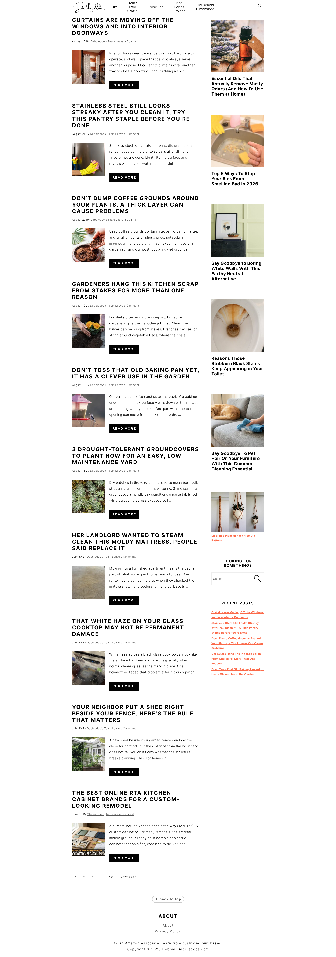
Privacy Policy (168, 931)
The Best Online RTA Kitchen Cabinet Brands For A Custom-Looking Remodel (126, 799)
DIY (114, 7)
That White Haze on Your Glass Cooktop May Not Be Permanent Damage (128, 627)
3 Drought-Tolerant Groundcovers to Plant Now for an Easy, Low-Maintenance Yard (135, 455)
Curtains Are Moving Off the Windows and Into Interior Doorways (123, 26)
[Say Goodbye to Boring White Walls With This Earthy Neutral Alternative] (237, 230)
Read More (124, 85)
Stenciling (155, 7)
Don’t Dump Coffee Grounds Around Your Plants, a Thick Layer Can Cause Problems (135, 204)
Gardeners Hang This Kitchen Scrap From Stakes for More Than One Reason (135, 290)
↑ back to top (168, 899)
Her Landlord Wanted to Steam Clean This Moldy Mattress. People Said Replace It (134, 541)
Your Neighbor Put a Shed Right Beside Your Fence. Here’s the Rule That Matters (133, 713)
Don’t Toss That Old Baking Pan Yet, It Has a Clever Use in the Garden (136, 373)
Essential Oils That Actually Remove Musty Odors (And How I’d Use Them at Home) (237, 86)
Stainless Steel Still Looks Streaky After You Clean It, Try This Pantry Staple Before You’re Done (131, 115)
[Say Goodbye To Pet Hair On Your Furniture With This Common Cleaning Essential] (237, 420)
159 (111, 877)
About (168, 925)
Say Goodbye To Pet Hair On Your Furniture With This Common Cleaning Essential (235, 461)
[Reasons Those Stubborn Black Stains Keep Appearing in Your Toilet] (237, 325)
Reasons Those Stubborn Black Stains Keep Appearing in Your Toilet (237, 366)
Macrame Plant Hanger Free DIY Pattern (233, 538)
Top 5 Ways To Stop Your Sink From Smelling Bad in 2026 (234, 178)
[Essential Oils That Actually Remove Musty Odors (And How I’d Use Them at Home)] (237, 46)
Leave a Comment (127, 41)
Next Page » (130, 877)
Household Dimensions (205, 7)
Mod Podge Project (179, 7)
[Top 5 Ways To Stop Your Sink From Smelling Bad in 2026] (237, 141)
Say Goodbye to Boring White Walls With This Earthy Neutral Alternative (236, 271)
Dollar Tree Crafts (132, 7)
